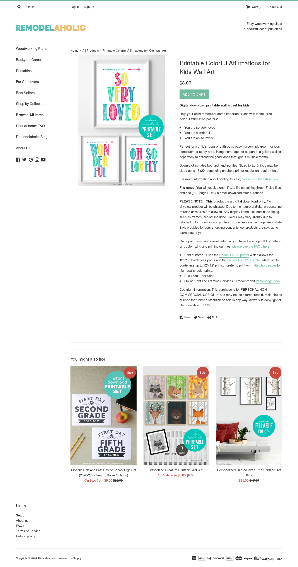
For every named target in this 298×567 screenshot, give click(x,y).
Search (21, 515)
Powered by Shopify (69, 558)
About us (22, 520)
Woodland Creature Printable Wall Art (176, 469)
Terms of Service (28, 530)
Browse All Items (30, 114)
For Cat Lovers (27, 81)
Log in (74, 7)
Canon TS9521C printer (244, 260)
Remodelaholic (47, 558)
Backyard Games (29, 59)
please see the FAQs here (260, 179)
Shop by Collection (30, 103)
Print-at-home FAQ (30, 125)
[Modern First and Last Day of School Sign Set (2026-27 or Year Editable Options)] (103, 415)
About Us (23, 147)
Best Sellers (25, 92)
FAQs (20, 525)
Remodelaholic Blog (32, 136)
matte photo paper (263, 265)
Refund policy (25, 536)
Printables (40, 70)
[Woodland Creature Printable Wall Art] (176, 415)
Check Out (274, 7)
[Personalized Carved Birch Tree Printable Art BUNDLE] (249, 415)
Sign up (89, 7)
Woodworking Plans (40, 48)
